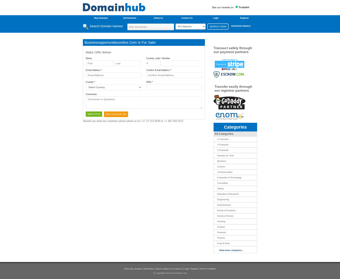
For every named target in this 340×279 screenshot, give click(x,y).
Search (159, 269)
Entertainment (224, 205)
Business (221, 161)
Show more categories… (231, 250)
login (216, 18)
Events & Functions (226, 210)
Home (126, 269)
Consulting (222, 183)
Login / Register (191, 269)
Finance (221, 238)
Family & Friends (225, 216)
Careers (221, 166)
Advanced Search (241, 26)
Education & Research (228, 194)
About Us (158, 18)
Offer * (149, 82)
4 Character (223, 144)
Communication (225, 172)
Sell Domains (129, 18)
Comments (91, 94)
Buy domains (136, 269)
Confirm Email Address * (158, 70)
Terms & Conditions (207, 269)
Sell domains (148, 269)
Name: (89, 58)
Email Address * (94, 70)
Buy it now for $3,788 (116, 114)
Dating (220, 188)
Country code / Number (158, 58)
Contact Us (187, 18)
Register (244, 18)
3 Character (223, 139)
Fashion (221, 227)
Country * (90, 82)
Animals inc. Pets (225, 155)
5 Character (223, 150)
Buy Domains (101, 18)
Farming (221, 221)
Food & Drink (223, 243)
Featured (221, 232)
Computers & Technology (229, 177)
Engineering (223, 199)
